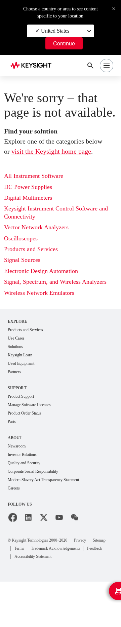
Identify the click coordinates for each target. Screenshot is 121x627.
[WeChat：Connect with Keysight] (75, 555)
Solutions (17, 379)
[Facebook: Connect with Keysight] (13, 555)
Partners (16, 405)
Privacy (95, 577)
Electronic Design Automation (45, 295)
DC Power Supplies (31, 211)
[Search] (90, 66)
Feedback (93, 593)
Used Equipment (24, 397)
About (15, 473)
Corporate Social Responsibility (39, 508)
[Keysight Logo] (33, 66)
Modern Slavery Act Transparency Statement (51, 516)
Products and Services (35, 273)
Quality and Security (27, 499)
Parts (13, 457)
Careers (15, 525)
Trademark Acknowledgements (45, 593)
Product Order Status (28, 448)
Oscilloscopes (23, 263)
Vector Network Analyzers (41, 252)
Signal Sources (25, 284)
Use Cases (18, 371)
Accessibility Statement (38, 601)
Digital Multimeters (30, 222)
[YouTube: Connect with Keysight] (59, 555)
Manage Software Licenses (34, 439)
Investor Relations (25, 490)
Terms (45, 585)
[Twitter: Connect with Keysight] (44, 555)
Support (18, 422)
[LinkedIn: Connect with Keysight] (28, 555)
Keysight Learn (22, 388)
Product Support (24, 430)
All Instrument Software (37, 200)
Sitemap (23, 585)
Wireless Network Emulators (43, 325)
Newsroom (18, 481)
